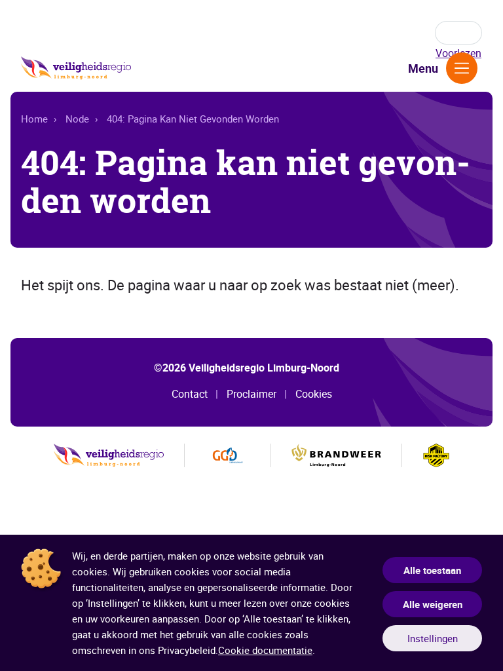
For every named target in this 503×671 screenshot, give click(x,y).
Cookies (313, 394)
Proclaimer (251, 394)
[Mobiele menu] (461, 68)
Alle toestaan (432, 570)
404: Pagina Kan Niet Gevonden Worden (193, 118)
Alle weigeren (432, 604)
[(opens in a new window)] (227, 455)
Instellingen (432, 638)
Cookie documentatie (265, 650)
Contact (190, 394)
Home (34, 118)
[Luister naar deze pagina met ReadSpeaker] (458, 33)
